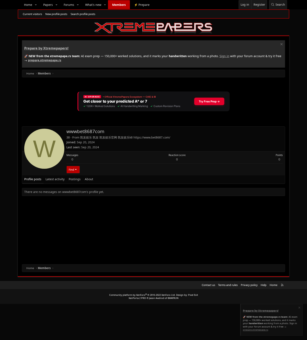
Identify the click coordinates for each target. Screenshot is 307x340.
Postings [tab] (75, 179)
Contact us (208, 285)
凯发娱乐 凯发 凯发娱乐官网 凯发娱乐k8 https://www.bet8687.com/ (125, 137)
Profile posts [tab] (32, 179)
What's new (93, 5)
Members (119, 5)
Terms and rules (228, 285)
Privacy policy (249, 285)
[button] (36, 4)
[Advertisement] (147, 231)
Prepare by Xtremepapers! (46, 48)
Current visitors (32, 14)
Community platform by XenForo (142, 294)
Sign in (224, 56)
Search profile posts (83, 14)
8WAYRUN (173, 298)
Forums (69, 5)
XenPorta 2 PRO (137, 298)
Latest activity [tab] (55, 179)
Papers (48, 5)
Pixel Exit (193, 294)
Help (263, 285)
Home (28, 5)
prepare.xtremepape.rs (44, 60)
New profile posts (56, 14)
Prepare (142, 5)
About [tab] (89, 179)
